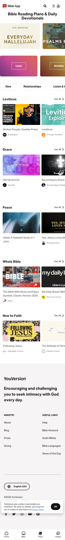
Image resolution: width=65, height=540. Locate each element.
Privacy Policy (38, 509)
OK (55, 506)
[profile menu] (56, 6)
